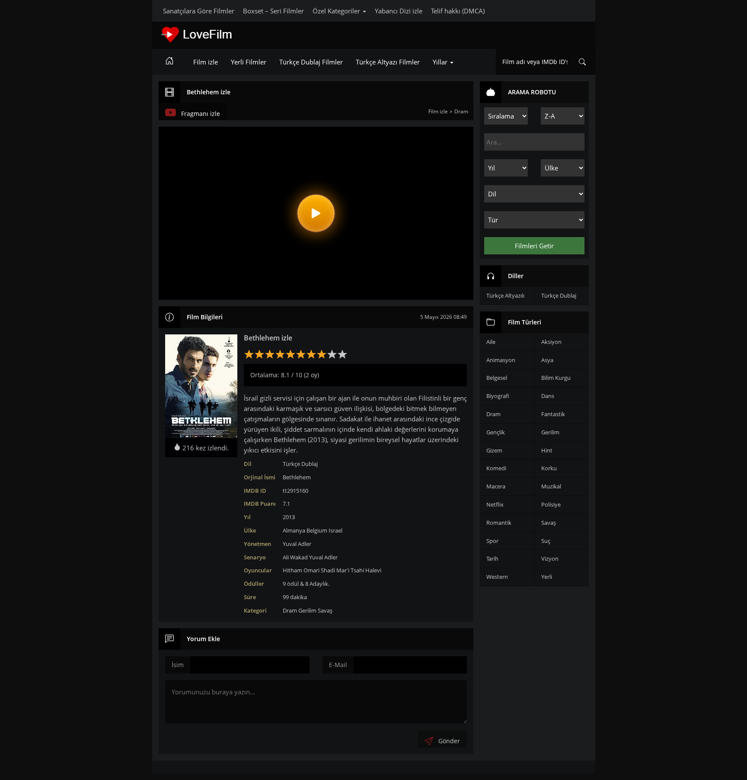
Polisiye (551, 504)
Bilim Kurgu (556, 378)
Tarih (492, 558)
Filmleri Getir (534, 245)
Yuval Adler (297, 544)
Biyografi (497, 396)
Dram (290, 610)
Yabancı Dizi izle (398, 10)
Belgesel (496, 378)
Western (497, 577)
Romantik (498, 522)
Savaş (325, 610)
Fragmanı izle (200, 113)
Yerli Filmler (248, 62)
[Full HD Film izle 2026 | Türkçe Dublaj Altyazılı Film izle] (221, 34)
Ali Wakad (295, 557)
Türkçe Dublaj (300, 464)
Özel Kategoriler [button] (337, 10)
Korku (549, 468)
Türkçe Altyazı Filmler (388, 62)
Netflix (495, 504)
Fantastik (553, 414)
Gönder (449, 741)
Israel (335, 530)
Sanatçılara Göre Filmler (198, 10)
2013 (289, 517)
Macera (495, 486)
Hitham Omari (301, 570)
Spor (492, 541)
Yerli (546, 577)
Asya (547, 360)
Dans (547, 396)
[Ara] (582, 62)
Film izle (205, 62)
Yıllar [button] (441, 62)
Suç (545, 541)
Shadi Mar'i (335, 570)
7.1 (286, 503)
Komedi (496, 468)
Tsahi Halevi (366, 570)
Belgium (316, 530)
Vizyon (550, 558)
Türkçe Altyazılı (505, 295)
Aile (490, 342)
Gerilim (307, 610)
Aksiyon (551, 342)
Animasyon (500, 360)
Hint (546, 450)
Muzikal (551, 486)
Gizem (494, 450)
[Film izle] (169, 62)
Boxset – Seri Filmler (273, 10)
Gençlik (495, 432)
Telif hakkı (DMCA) (458, 10)
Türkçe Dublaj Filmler (311, 62)
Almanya (294, 530)
